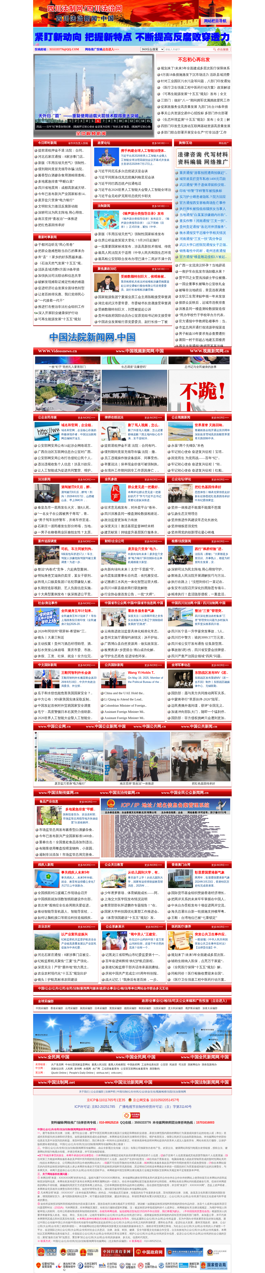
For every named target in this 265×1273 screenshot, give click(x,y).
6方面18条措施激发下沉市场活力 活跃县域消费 (195, 74)
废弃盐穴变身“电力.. (143, 549)
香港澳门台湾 (181, 864)
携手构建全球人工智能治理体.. (143, 150)
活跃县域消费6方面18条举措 (59, 269)
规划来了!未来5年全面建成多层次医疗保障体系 (195, 68)
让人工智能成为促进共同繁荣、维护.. (65, 470)
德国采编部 (130, 1008)
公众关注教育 (114, 864)
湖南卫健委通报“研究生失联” (200, 336)
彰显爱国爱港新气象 (210, 872)
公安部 (164, 1064)
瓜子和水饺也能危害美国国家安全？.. (65, 693)
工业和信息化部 (150, 1064)
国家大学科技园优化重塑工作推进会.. (131, 911)
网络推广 (224, 143)
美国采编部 (86, 1008)
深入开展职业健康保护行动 (57, 313)
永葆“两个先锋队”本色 (187, 445)
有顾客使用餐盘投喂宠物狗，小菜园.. (66, 848)
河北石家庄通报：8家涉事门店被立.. (64, 955)
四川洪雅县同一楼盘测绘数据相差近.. (131, 513)
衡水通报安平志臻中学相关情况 (202, 233)
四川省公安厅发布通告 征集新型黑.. (197, 643)
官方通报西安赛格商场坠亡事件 (202, 203)
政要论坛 (104, 142)
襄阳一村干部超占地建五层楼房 (202, 311)
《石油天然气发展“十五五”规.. (60, 263)
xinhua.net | (103, 1072)
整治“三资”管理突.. (209, 610)
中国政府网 (133, 1064)
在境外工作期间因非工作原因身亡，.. (131, 470)
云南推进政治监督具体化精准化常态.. (131, 631)
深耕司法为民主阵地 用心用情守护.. (197, 569)
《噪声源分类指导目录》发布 (142, 213)
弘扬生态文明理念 (184, 513)
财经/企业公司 (114, 541)
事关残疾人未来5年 (75, 872)
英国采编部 (115, 1008)
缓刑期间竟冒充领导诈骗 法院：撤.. (130, 452)
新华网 (78, 1068)
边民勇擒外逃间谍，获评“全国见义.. (197, 705)
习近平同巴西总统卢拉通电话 (119, 183)
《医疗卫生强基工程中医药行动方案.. (198, 979)
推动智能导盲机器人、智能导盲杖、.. (65, 911)
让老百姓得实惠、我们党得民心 (61, 294)
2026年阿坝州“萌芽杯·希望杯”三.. (62, 631)
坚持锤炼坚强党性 (184, 526)
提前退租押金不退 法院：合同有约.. (130, 445)
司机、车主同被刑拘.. (77, 549)
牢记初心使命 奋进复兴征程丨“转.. (196, 464)
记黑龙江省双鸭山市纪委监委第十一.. (132, 955)
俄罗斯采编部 (192, 1008)
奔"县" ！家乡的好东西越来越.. (60, 257)
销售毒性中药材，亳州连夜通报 (202, 251)
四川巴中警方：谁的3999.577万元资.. (198, 637)
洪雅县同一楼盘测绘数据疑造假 (202, 280)
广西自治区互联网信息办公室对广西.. (65, 452)
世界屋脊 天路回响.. (209, 425)
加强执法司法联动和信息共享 (59, 275)
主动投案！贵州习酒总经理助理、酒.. (65, 643)
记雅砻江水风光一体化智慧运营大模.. (131, 582)
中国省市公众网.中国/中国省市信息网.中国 (134, 603)
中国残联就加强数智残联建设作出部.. (65, 899)
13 (137, 121)
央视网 (87, 1068)
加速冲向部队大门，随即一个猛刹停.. (198, 712)
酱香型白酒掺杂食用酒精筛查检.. (62, 175)
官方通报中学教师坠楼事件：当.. (203, 292)
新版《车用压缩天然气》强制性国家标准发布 (131, 234)
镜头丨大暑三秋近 (51, 637)
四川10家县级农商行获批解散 (125, 588)
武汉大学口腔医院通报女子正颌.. (203, 245)
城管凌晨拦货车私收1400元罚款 (202, 178)
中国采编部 (42, 1008)
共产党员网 (57, 1064)
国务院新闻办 (209, 1064)
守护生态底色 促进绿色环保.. (125, 656)
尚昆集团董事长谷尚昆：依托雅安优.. (131, 575)
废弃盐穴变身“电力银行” (56, 200)
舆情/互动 (185, 142)
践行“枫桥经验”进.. (209, 549)
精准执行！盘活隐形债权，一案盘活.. (198, 594)
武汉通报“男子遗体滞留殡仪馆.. (202, 184)
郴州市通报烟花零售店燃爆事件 (202, 323)
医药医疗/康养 (181, 926)
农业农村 (44, 926)
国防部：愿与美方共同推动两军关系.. (198, 693)
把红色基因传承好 (51, 225)
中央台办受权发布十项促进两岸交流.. (198, 905)
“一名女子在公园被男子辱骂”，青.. (63, 513)
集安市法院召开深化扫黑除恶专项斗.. (198, 588)
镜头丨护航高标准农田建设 (57, 979)
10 (120, 121)
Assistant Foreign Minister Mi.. (124, 712)
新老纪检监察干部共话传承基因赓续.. (132, 967)
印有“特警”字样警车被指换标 (200, 191)
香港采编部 (57, 1008)
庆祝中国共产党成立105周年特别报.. (131, 973)
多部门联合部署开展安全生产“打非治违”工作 (194, 132)
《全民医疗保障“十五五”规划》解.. (196, 967)
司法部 (182, 1064)
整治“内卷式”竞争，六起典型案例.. (63, 569)
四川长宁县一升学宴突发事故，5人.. (197, 631)
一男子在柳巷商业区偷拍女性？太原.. (65, 532)
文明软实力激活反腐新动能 (58, 206)
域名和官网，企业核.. (77, 425)
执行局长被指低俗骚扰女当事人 (202, 209)
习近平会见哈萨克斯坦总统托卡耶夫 (124, 196)
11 (126, 121)
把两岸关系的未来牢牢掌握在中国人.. (198, 899)
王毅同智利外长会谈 (76, 672)
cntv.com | (116, 1072)
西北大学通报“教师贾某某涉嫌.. (202, 317)
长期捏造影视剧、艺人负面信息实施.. (65, 588)
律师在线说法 (114, 417)
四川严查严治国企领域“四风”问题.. (196, 656)
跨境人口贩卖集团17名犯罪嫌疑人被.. (65, 582)
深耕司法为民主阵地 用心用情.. (61, 212)
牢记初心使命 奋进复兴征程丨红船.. (197, 470)
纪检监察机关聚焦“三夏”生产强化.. (63, 961)
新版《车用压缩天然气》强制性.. (62, 163)
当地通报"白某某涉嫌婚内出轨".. (203, 215)
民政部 (173, 1064)
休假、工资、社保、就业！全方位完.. (65, 656)
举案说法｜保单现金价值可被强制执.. (131, 464)
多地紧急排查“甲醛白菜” (56, 181)
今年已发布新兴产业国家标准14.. (62, 194)
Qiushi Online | (59, 1072)
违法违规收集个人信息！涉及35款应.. (65, 464)
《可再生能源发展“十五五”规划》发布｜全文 (194, 94)
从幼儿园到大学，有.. (143, 872)
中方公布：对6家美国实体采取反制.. (64, 699)
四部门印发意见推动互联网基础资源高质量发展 (195, 126)
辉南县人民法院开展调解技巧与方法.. (198, 575)
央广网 (96, 1068)
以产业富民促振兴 (74, 934)
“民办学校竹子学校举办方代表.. (202, 286)
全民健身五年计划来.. (77, 610)
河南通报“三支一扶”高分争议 (200, 239)
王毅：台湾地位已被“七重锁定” (194, 917)
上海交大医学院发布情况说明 (125, 899)
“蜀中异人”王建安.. (143, 934)
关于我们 (84, 1091)
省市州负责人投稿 (78, 143)
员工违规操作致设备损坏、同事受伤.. (131, 458)
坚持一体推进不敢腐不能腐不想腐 (196, 507)
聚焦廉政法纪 (107, 268)
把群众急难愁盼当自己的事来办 (61, 251)
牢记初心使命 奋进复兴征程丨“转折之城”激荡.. (61, 126)
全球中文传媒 (67, 12)
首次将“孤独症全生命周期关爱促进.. (64, 905)
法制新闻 (104, 205)
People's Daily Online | (82, 1072)
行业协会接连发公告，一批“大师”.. (129, 594)
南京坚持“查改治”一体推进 (57, 218)
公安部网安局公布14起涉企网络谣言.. (65, 445)
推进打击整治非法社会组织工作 (61, 306)
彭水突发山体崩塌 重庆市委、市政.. (65, 650)
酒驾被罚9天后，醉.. (76, 487)
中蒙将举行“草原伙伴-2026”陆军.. (195, 699)
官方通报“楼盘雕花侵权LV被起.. (203, 257)
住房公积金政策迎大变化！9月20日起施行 (128, 240)
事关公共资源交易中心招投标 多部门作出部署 (194, 113)
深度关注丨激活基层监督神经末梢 (129, 526)
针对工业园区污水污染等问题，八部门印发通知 (195, 81)
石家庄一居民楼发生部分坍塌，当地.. (65, 526)
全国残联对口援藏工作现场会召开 (62, 893)
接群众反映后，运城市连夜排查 (202, 274)
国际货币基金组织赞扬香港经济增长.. (198, 893)
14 (142, 121)
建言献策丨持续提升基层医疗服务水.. (131, 532)
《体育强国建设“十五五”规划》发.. (129, 917)
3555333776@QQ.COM (64, 49)
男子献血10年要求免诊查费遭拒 (202, 305)
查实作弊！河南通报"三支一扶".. (203, 221)
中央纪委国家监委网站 (77, 1064)
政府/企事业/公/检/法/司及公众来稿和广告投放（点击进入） (185, 1000)
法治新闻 (44, 479)
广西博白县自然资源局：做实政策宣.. (131, 643)
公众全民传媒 (47, 417)
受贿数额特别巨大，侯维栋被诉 (213, 783)
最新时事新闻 (47, 237)
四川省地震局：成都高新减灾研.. (62, 187)
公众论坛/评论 (181, 479)
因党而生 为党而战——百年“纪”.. (195, 458)
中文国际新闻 (47, 665)
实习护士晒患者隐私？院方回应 (202, 197)
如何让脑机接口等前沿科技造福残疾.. (65, 917)
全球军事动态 (181, 665)
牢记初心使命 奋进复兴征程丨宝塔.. (197, 452)
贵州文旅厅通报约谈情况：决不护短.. (131, 637)
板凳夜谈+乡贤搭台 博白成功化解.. (129, 650)
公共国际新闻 (114, 665)
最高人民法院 (99, 1064)
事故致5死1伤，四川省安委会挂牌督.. (198, 650)
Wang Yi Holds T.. (141, 672)
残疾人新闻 (46, 864)
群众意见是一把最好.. (143, 487)
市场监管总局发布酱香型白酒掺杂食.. (66, 829)
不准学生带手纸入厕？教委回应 (202, 330)
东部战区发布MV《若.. (211, 672)
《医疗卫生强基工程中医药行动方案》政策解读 (195, 87)
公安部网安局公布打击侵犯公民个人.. (65, 458)
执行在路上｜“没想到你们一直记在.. (197, 582)
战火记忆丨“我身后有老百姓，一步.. (131, 979)
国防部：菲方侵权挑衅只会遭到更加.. (198, 718)
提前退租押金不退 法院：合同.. (61, 150)
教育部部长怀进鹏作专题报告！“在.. (130, 905)
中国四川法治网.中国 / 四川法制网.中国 (198, 603)
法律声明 (110, 1091)
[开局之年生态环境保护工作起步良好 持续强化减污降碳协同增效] (132, 41)
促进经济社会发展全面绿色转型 (61, 288)
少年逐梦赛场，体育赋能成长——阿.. (131, 893)
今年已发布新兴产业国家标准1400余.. (66, 836)
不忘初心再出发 (194, 59)
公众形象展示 (115, 926)
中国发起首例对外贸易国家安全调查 (64, 705)
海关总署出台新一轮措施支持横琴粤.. (198, 911)
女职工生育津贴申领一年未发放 (202, 268)
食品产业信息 (49, 801)
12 (131, 121)
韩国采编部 (145, 1008)
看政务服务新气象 (141, 610)
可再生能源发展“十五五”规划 (59, 319)
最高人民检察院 (117, 1064)
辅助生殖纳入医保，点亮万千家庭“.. (197, 961)
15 (148, 121)
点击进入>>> (110, 49)
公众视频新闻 (181, 417)
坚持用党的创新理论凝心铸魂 (192, 532)
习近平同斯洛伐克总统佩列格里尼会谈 (126, 177)
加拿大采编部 (209, 1008)
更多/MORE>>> (160, 143)
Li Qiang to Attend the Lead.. (123, 699)
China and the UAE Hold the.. (124, 693)
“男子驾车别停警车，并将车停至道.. (64, 520)
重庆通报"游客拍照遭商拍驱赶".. (203, 172)
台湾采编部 (71, 1008)
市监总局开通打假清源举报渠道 (202, 299)
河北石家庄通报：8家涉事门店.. (61, 156)
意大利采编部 (175, 1008)
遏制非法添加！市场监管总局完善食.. (66, 854)
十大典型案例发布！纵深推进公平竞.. (65, 594)
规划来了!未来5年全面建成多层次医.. (198, 955)
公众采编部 (97, 1091)
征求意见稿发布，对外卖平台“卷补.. (130, 507)
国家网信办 (194, 1064)
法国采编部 (159, 1008)
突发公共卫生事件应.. (210, 934)
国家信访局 (57, 1068)
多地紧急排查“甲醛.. (80, 809)
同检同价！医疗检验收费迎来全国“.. (197, 973)
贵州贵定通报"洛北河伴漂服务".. (203, 227)
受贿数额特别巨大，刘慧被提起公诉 (124, 309)
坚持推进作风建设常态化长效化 (194, 520)
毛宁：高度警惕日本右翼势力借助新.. (65, 712)
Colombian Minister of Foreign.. (125, 705)
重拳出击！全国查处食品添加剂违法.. (66, 842)
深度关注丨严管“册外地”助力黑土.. (63, 967)
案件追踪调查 (47, 541)
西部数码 (155, 1068)
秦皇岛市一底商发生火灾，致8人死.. (64, 507)
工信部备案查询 (110, 1068)
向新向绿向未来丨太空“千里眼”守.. (129, 569)
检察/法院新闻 (181, 541)
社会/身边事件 (48, 603)
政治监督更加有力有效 (120, 520)
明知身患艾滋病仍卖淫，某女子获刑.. (65, 575)
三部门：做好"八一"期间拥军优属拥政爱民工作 (195, 100)
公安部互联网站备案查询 (134, 1068)
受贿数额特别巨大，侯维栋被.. (143, 276)
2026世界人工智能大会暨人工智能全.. (65, 718)
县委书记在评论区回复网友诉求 (202, 342)
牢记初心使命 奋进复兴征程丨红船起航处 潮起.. (121, 126)
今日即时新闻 (47, 142)
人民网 (69, 1068)
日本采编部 (101, 1008)
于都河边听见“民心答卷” (56, 244)
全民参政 (111, 479)
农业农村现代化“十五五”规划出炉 (62, 973)
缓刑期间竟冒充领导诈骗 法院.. (61, 169)
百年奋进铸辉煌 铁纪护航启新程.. (129, 961)
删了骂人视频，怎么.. (143, 425)
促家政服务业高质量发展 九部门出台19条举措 (194, 106)
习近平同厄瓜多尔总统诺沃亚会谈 (123, 171)
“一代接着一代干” (51, 300)
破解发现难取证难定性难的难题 (61, 282)
